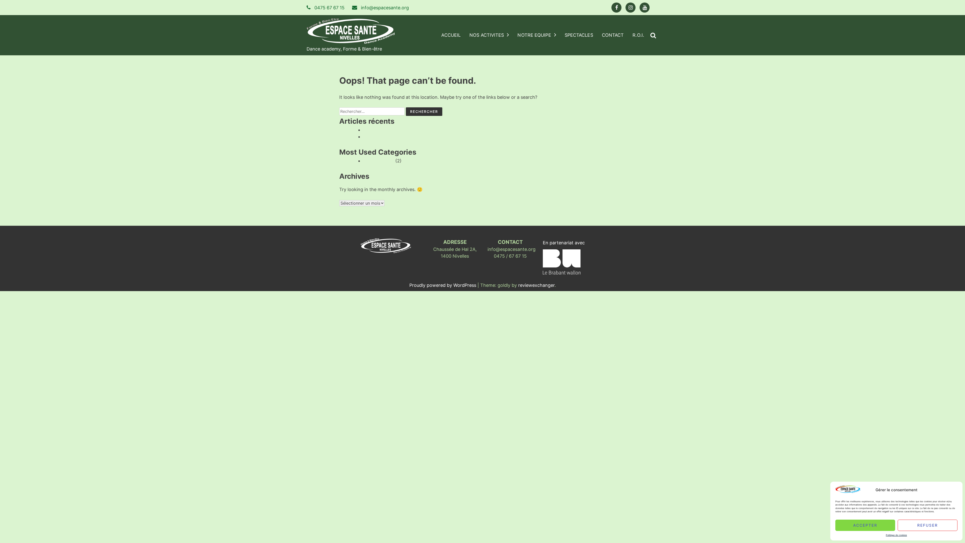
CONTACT (613, 35)
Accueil (451, 35)
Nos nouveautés (380, 129)
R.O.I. (638, 35)
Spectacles (579, 35)
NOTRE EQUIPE (534, 35)
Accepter (865, 525)
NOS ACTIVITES (486, 35)
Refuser (927, 525)
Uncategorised (378, 160)
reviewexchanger (536, 285)
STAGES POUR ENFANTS (389, 136)
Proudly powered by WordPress (443, 285)
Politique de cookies (896, 535)
